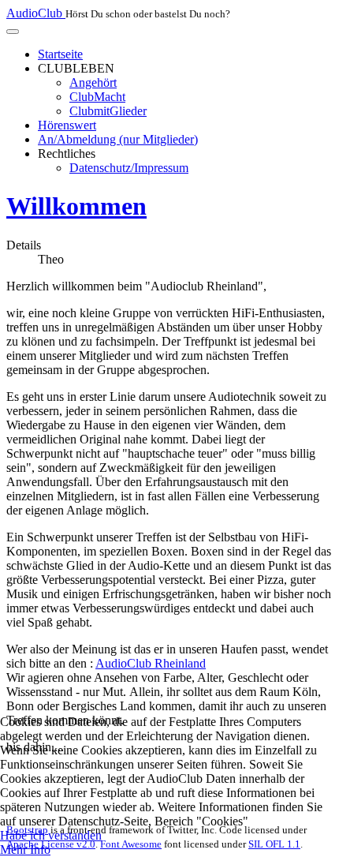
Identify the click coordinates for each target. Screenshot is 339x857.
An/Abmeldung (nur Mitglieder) (118, 139)
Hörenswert (67, 125)
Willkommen (76, 206)
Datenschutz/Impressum (128, 167)
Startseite (60, 54)
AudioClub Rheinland (150, 663)
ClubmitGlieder (108, 111)
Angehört (93, 82)
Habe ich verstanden (51, 835)
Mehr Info (25, 849)
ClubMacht (97, 96)
